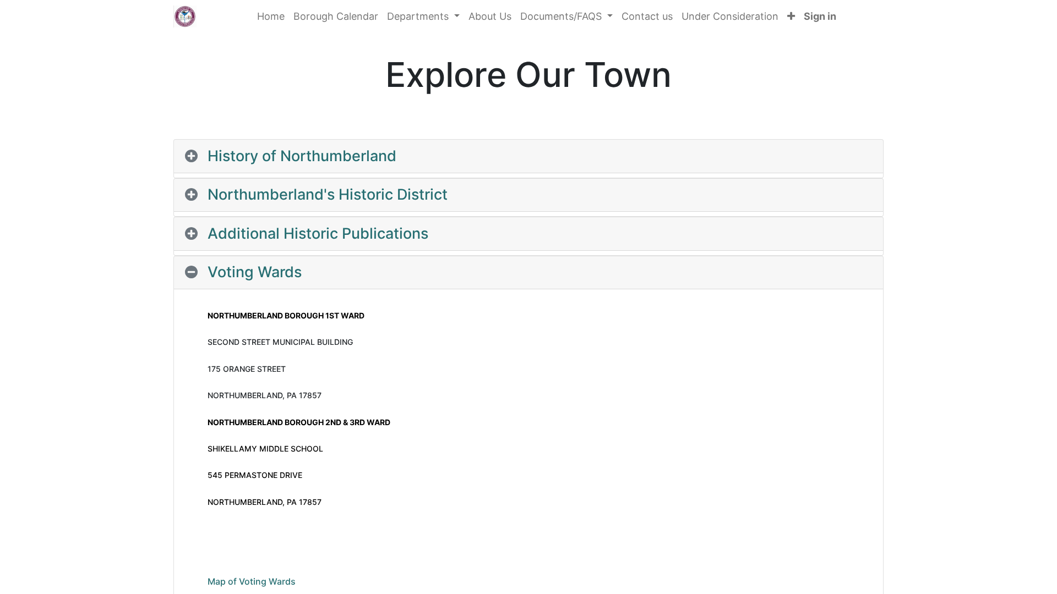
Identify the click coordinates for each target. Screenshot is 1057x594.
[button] (791, 16)
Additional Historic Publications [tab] (318, 233)
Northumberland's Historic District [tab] (328, 194)
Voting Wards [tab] (255, 272)
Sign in (820, 16)
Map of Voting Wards (252, 581)
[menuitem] (271, 16)
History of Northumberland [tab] (302, 156)
